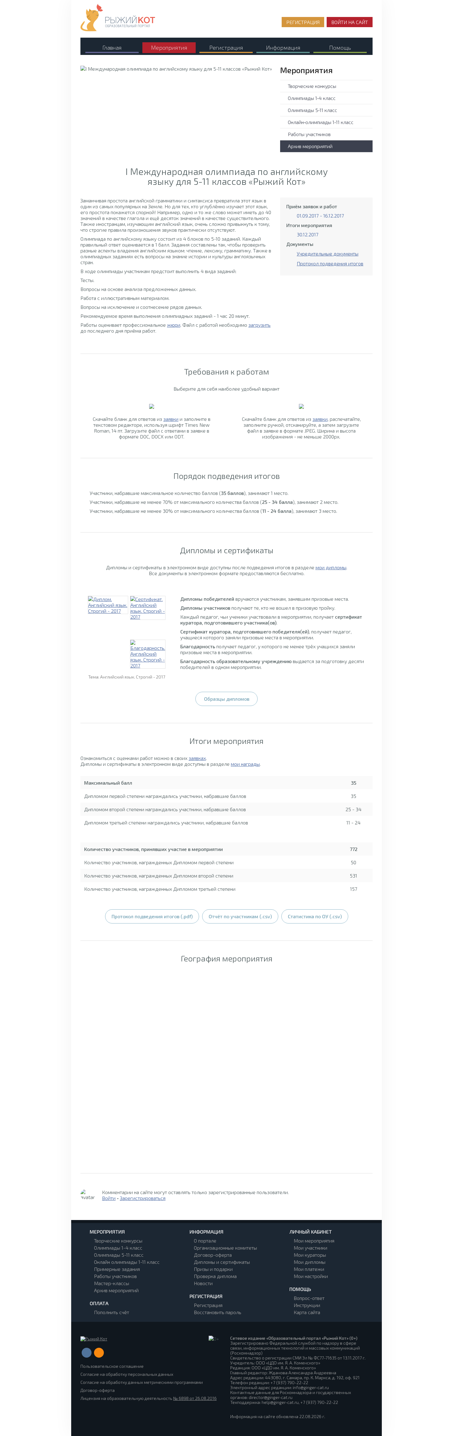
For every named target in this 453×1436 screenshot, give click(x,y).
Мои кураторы (310, 1255)
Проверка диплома (215, 1276)
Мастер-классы (111, 1283)
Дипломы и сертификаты (222, 1262)
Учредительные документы (327, 253)
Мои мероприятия (314, 1240)
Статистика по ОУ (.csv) (315, 916)
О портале (205, 1240)
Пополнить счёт (111, 1312)
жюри (173, 325)
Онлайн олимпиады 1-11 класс (127, 1262)
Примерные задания (117, 1269)
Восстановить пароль (217, 1312)
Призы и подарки (213, 1269)
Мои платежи (309, 1269)
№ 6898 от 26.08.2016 (195, 1398)
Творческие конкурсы (312, 86)
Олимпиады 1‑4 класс (312, 98)
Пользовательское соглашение (112, 1366)
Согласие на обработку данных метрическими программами (141, 1382)
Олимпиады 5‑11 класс (312, 110)
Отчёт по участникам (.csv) (240, 916)
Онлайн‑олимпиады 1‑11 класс (320, 122)
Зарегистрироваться (142, 1198)
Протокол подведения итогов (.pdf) (152, 916)
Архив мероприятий (310, 146)
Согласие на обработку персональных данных (126, 1374)
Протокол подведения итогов (330, 263)
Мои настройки (311, 1276)
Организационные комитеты (225, 1248)
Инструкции (307, 1305)
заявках (197, 758)
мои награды (245, 764)
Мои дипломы (309, 1262)
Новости (203, 1283)
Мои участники (310, 1248)
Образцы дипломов (226, 699)
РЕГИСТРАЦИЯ (303, 22)
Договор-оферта (213, 1255)
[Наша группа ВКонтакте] (87, 1353)
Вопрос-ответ (309, 1298)
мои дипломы (331, 567)
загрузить (259, 325)
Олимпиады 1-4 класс (118, 1248)
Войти (109, 1198)
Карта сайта (307, 1312)
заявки (170, 419)
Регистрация (208, 1305)
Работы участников (309, 134)
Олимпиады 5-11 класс (119, 1255)
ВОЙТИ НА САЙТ (349, 22)
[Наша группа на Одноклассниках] (99, 1353)
